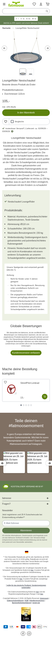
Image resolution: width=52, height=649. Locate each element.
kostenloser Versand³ (15, 128)
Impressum (44, 598)
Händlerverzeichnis (37, 600)
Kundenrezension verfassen (26, 353)
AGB (26, 600)
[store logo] (16, 4)
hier (32, 570)
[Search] (47, 11)
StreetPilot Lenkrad (29, 383)
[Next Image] (47, 48)
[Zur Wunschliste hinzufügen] (5, 121)
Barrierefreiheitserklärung (21, 603)
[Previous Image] (4, 48)
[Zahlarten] (26, 627)
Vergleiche (19, 121)
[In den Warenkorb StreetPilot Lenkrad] (44, 396)
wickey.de (36, 603)
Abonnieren (26, 530)
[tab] (21, 405)
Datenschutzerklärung (15, 600)
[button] (3, 463)
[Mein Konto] (41, 4)
